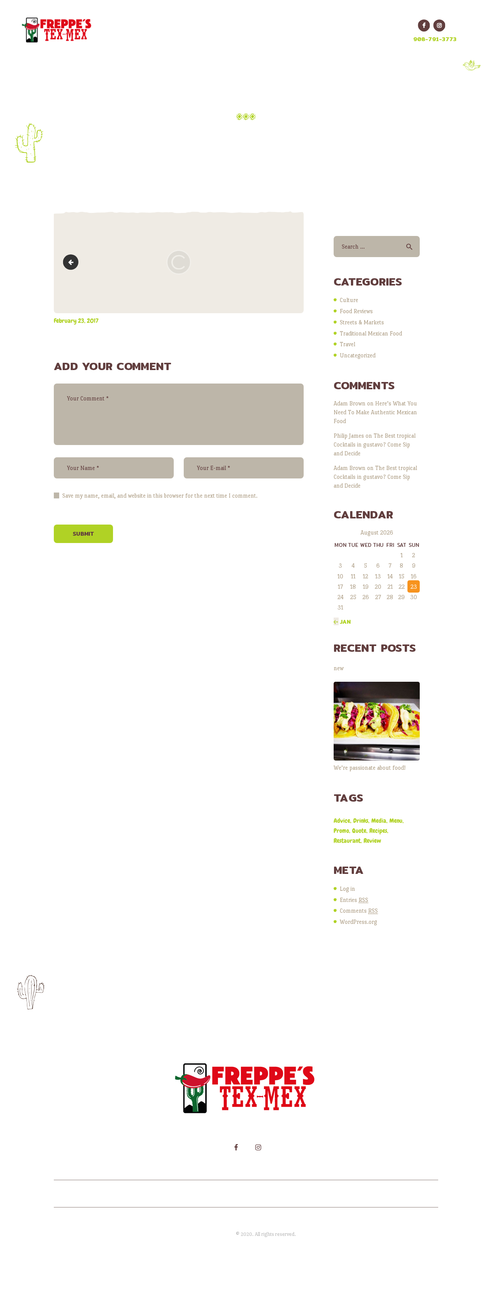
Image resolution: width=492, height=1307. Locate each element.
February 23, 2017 (76, 321)
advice (342, 821)
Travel (347, 344)
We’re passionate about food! (370, 767)
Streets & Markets (362, 322)
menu (395, 821)
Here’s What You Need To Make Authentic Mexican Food (375, 412)
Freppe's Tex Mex (216, 1234)
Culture (349, 300)
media (378, 821)
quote (359, 831)
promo (341, 831)
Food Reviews (356, 311)
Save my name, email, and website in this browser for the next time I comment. (160, 495)
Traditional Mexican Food (371, 333)
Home (179, 132)
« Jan (342, 622)
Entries (354, 900)
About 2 (218, 132)
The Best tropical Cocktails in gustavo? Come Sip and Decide (375, 444)
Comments (359, 910)
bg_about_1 (72, 262)
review (372, 841)
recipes (378, 831)
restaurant (347, 841)
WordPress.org (358, 921)
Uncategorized (358, 355)
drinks (360, 821)
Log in (347, 888)
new (339, 668)
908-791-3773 (435, 39)
